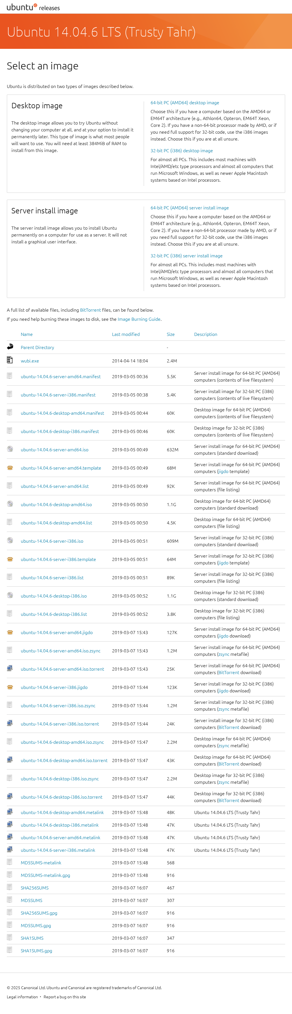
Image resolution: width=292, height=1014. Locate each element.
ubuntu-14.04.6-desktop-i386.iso (54, 595)
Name (27, 334)
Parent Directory (37, 347)
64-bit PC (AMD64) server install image (190, 207)
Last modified (126, 334)
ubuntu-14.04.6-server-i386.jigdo (54, 687)
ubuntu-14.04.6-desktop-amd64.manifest (62, 413)
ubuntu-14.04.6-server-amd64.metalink (60, 837)
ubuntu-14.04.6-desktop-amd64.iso (56, 504)
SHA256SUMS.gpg (39, 912)
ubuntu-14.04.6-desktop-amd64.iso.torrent (64, 760)
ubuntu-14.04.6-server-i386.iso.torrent (60, 723)
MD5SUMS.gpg (36, 925)
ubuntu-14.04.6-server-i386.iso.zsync (58, 705)
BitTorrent (90, 309)
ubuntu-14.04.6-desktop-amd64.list (56, 522)
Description (205, 334)
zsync (223, 654)
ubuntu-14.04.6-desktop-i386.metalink (60, 824)
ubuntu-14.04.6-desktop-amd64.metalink (62, 812)
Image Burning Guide (139, 319)
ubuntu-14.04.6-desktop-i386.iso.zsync (60, 778)
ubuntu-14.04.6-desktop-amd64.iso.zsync (62, 742)
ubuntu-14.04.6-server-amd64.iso (54, 449)
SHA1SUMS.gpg (36, 950)
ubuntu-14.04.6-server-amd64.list (55, 486)
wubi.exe (30, 360)
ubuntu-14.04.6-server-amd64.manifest (61, 376)
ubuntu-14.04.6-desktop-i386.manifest (60, 431)
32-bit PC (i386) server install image (187, 255)
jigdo (223, 471)
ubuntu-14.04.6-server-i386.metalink (58, 850)
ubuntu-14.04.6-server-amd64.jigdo (57, 632)
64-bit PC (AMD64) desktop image (185, 102)
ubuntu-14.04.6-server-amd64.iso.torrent (62, 669)
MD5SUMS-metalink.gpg (45, 875)
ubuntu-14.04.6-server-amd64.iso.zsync (60, 650)
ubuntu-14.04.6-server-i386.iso (52, 541)
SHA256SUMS (34, 887)
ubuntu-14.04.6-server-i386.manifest (58, 394)
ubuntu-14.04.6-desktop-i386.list (54, 614)
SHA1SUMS (32, 938)
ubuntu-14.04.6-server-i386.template (58, 559)
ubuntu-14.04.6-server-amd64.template (61, 467)
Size (171, 334)
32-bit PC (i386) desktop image (182, 150)
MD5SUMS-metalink (41, 862)
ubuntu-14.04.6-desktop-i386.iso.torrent (61, 796)
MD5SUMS (31, 900)
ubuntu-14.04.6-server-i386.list (52, 577)
